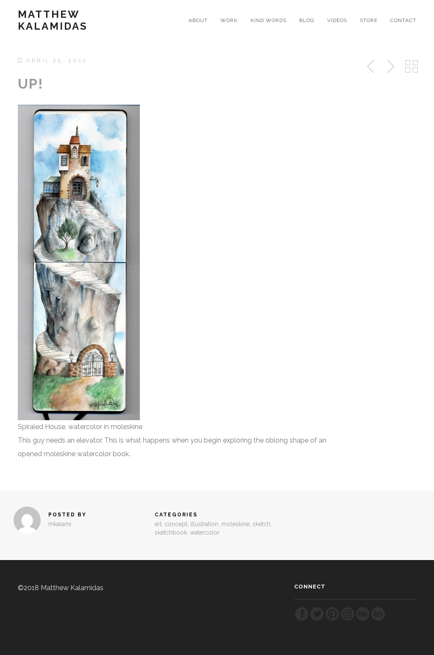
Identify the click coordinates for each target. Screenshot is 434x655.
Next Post (389, 66)
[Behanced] (362, 619)
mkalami (59, 524)
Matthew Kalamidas (53, 20)
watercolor (205, 532)
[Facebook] (301, 619)
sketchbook (171, 532)
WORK (229, 20)
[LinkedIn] (378, 619)
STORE (369, 20)
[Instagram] (347, 619)
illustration (204, 524)
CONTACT (403, 20)
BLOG (306, 20)
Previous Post (371, 66)
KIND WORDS (268, 20)
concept (175, 524)
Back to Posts (411, 66)
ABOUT (198, 20)
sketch (261, 524)
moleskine (235, 524)
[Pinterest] (332, 619)
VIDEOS (337, 20)
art (158, 524)
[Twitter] (317, 619)
